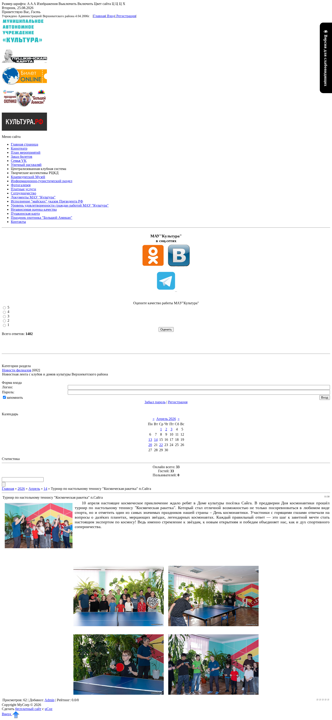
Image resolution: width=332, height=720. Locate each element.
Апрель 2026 (166, 419)
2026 (21, 489)
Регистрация (126, 16)
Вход (111, 16)
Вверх (7, 714)
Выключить (67, 4)
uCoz (48, 709)
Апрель (34, 489)
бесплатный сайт (28, 709)
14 (156, 439)
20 (150, 445)
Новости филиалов (16, 370)
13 (150, 439)
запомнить (15, 397)
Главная (99, 16)
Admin (49, 700)
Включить (85, 4)
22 (161, 445)
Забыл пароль (155, 402)
